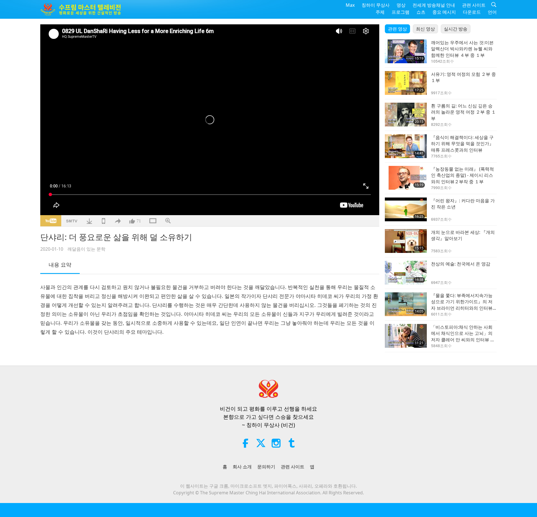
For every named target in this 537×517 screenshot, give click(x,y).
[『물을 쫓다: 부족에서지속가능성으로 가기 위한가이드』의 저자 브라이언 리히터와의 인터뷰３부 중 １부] (406, 304)
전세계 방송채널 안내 (434, 5)
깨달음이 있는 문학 (86, 249)
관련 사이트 (474, 5)
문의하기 (266, 467)
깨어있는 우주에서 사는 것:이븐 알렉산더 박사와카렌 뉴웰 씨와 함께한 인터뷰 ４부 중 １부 (462, 48)
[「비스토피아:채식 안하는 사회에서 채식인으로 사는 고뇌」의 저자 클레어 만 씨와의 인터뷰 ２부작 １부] (406, 336)
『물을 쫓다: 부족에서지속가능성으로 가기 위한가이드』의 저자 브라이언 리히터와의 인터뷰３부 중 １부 (462, 301)
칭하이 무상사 (376, 5)
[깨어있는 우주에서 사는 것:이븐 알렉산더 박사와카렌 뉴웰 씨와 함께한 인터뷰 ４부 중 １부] (406, 51)
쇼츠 (420, 12)
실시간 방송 (455, 29)
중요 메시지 (444, 12)
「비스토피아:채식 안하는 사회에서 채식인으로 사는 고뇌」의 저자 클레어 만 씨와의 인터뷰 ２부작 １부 (463, 333)
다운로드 (472, 12)
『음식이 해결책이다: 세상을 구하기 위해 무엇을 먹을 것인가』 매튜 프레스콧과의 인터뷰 (462, 143)
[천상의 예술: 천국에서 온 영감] (406, 273)
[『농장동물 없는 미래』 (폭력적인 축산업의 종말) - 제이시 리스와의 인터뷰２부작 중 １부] (406, 178)
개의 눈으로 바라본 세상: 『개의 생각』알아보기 (463, 235)
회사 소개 (242, 467)
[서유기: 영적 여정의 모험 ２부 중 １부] (406, 83)
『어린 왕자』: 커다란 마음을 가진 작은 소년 (463, 204)
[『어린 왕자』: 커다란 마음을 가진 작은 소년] (406, 209)
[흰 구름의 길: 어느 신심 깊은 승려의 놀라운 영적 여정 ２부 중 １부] (406, 114)
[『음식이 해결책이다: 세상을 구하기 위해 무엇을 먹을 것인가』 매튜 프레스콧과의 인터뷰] (406, 146)
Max (350, 5)
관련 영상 (397, 29)
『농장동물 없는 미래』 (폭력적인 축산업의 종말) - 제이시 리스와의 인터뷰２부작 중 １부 (462, 175)
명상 (401, 5)
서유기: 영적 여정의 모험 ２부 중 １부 (463, 77)
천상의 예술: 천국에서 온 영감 (460, 264)
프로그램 (400, 12)
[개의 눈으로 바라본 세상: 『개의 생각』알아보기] (406, 241)
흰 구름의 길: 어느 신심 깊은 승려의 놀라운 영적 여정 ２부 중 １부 (463, 112)
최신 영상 (425, 29)
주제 (380, 12)
